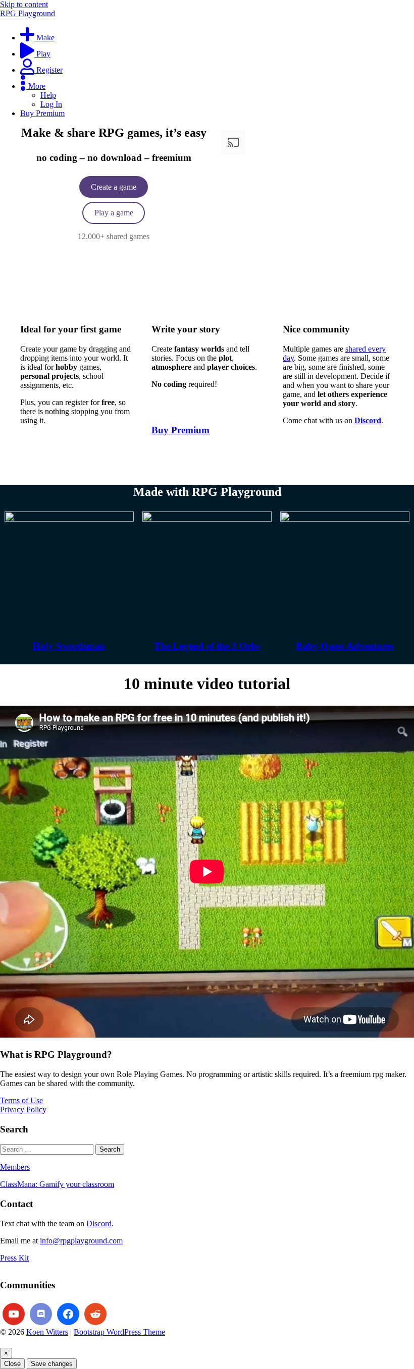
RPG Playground (27, 13)
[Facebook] (68, 1314)
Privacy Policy (23, 1109)
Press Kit (14, 1257)
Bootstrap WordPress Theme (119, 1332)
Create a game (113, 187)
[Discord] (41, 1314)
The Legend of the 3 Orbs (207, 646)
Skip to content (24, 4)
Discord (99, 1223)
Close (12, 1363)
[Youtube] (13, 1314)
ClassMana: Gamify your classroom (57, 1184)
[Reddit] (95, 1314)
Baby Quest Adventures (345, 646)
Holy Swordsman (69, 646)
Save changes (52, 1363)
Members (15, 1167)
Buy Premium (180, 430)
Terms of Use (21, 1100)
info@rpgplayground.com (81, 1240)
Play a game (113, 212)
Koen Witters (47, 1332)
